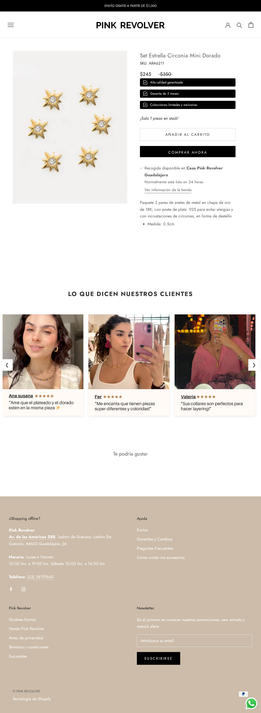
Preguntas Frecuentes (155, 548)
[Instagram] (23, 588)
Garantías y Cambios (154, 539)
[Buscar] (239, 25)
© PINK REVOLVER (26, 691)
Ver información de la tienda (168, 190)
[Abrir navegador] (11, 25)
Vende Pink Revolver (26, 629)
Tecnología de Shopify (32, 699)
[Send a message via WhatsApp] (251, 703)
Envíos (142, 530)
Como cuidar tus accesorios (161, 557)
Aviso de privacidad (26, 638)
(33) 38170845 (40, 577)
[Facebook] (11, 588)
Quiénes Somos (22, 619)
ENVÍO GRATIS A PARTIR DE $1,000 (131, 5)
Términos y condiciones (28, 647)
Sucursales (18, 656)
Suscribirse (158, 658)
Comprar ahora (187, 152)
